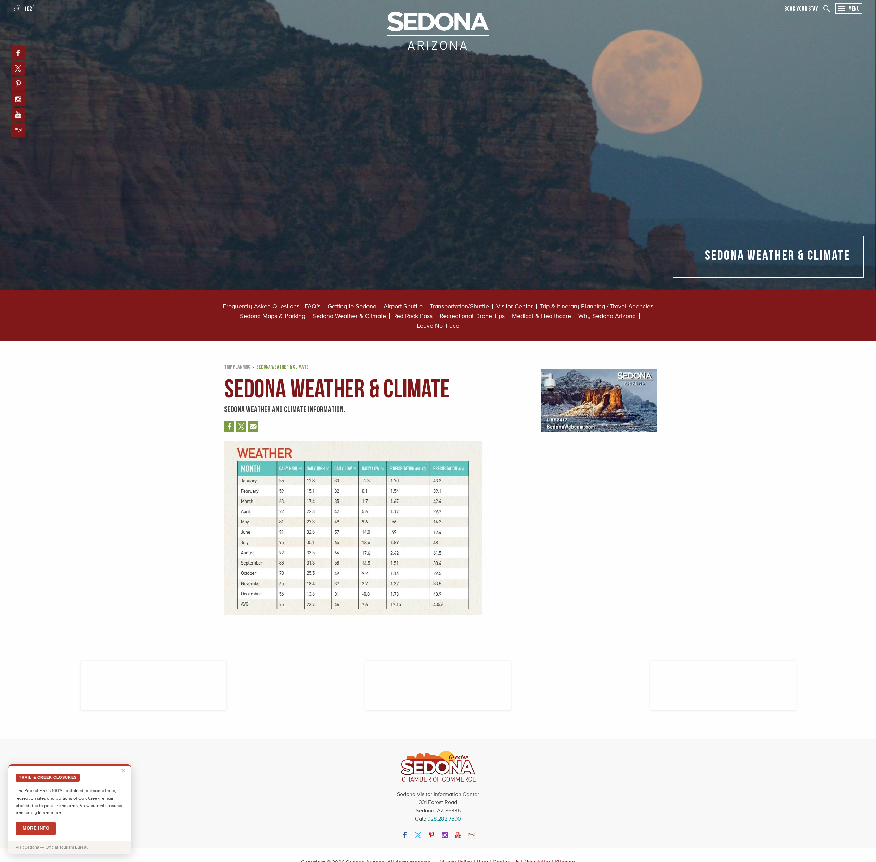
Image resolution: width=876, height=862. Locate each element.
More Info (36, 828)
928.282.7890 (444, 818)
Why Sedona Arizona (607, 316)
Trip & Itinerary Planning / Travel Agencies (596, 306)
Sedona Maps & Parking (272, 316)
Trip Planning (237, 366)
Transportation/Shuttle (459, 306)
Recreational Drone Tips (472, 316)
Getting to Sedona (351, 306)
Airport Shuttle (403, 306)
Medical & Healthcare (541, 316)
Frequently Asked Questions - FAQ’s (271, 306)
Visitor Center (514, 306)
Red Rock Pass (413, 316)
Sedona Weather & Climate (349, 316)
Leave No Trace (438, 325)
